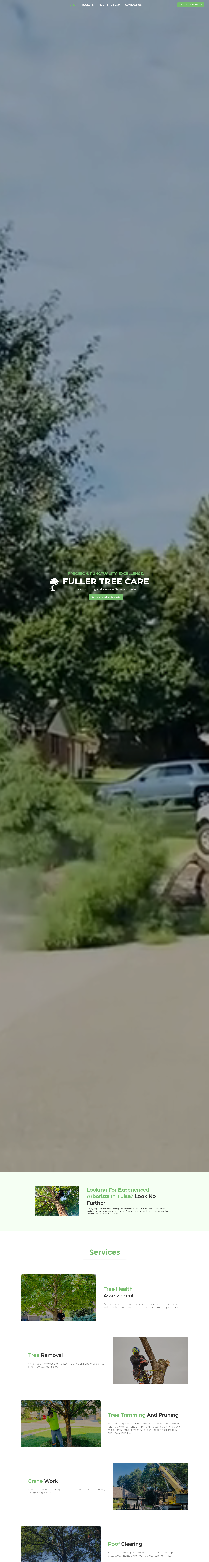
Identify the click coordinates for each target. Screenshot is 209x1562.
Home (71, 4)
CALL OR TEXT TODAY (191, 5)
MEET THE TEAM (109, 4)
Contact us (133, 4)
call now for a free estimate (105, 597)
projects (87, 4)
